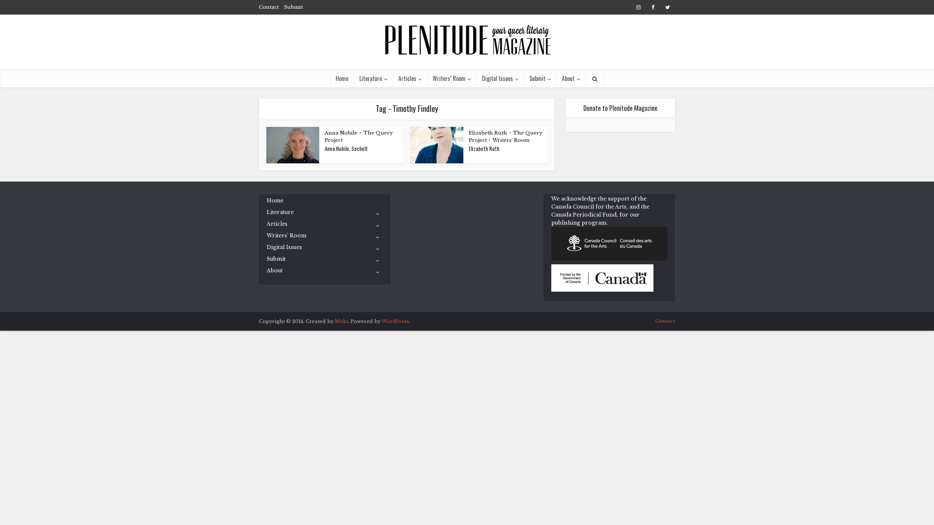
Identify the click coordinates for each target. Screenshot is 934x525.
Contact (269, 7)
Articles (407, 78)
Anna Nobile (341, 133)
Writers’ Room (449, 78)
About (568, 78)
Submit (293, 7)
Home (342, 78)
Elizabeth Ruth (488, 133)
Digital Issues (497, 78)
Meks (341, 321)
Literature (370, 78)
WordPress (395, 321)
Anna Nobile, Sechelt (346, 148)
